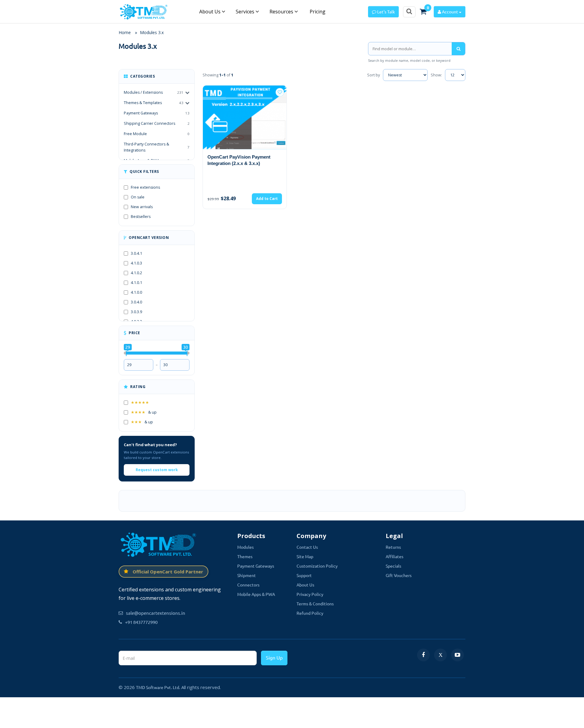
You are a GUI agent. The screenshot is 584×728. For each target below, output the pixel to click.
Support (304, 575)
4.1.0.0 (136, 292)
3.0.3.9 (136, 311)
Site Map (305, 556)
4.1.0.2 (136, 272)
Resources (281, 12)
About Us (210, 12)
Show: (436, 75)
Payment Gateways (156, 113)
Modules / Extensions (143, 92)
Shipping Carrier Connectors (156, 123)
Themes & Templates (143, 102)
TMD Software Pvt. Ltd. (158, 687)
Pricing (316, 12)
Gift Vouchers (399, 575)
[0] (423, 11)
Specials (393, 566)
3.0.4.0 (136, 302)
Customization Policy (317, 566)
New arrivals (142, 206)
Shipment (246, 575)
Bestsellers (141, 216)
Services (245, 12)
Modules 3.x (152, 32)
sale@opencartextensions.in (155, 613)
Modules (245, 547)
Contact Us (307, 547)
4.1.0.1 (136, 282)
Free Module (156, 133)
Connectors (248, 584)
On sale (137, 197)
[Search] (458, 48)
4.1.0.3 (136, 263)
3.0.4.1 (136, 253)
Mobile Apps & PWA (256, 594)
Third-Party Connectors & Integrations (156, 147)
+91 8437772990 (141, 622)
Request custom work (157, 469)
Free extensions (145, 187)
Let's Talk (385, 11)
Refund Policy (310, 613)
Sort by (373, 75)
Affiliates (394, 556)
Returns (393, 547)
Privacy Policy (310, 594)
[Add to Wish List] (280, 92)
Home (125, 32)
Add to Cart (267, 198)
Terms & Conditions (315, 603)
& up (144, 412)
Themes (244, 556)
